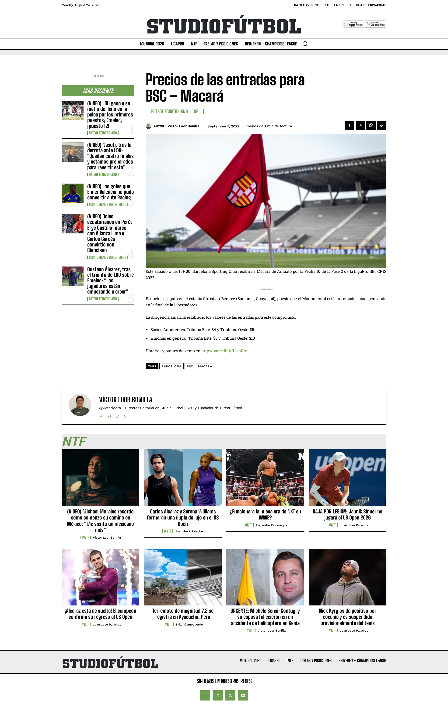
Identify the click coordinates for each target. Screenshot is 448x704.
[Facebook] (349, 125)
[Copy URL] (381, 125)
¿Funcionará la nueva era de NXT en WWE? (265, 514)
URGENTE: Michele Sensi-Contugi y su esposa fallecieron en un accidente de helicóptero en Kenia (265, 617)
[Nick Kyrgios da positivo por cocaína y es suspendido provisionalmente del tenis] (347, 580)
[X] (360, 125)
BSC (190, 366)
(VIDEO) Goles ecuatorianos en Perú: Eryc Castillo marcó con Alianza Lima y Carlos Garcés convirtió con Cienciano (109, 233)
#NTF (85, 537)
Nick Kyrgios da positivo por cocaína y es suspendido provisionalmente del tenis (347, 617)
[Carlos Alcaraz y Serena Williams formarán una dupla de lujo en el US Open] (183, 480)
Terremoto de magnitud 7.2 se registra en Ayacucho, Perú (183, 614)
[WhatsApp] (371, 125)
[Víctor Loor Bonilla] (150, 126)
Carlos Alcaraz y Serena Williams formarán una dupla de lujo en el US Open (183, 517)
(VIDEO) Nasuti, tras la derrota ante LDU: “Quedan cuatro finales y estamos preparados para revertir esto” (110, 156)
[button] (305, 43)
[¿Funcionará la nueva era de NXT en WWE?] (265, 480)
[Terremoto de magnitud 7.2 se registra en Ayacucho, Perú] (183, 580)
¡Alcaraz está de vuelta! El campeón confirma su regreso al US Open (100, 614)
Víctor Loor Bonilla (184, 126)
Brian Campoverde (189, 624)
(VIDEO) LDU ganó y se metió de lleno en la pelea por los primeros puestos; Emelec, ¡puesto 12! (110, 114)
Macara (205, 366)
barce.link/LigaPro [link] (224, 350)
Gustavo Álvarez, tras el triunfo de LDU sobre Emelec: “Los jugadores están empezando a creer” (110, 280)
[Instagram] (109, 415)
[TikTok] (117, 415)
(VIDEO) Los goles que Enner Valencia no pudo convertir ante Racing (110, 192)
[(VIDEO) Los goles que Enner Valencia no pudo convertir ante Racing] (73, 193)
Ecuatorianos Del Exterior (107, 204)
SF (196, 111)
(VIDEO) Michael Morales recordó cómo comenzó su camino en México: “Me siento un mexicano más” (100, 520)
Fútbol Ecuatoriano (103, 133)
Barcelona (171, 366)
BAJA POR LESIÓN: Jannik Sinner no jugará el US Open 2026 (347, 514)
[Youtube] (243, 695)
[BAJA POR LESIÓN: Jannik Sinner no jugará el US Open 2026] (347, 480)
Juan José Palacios (189, 531)
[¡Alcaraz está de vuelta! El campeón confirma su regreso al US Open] (100, 580)
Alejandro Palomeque (271, 525)
